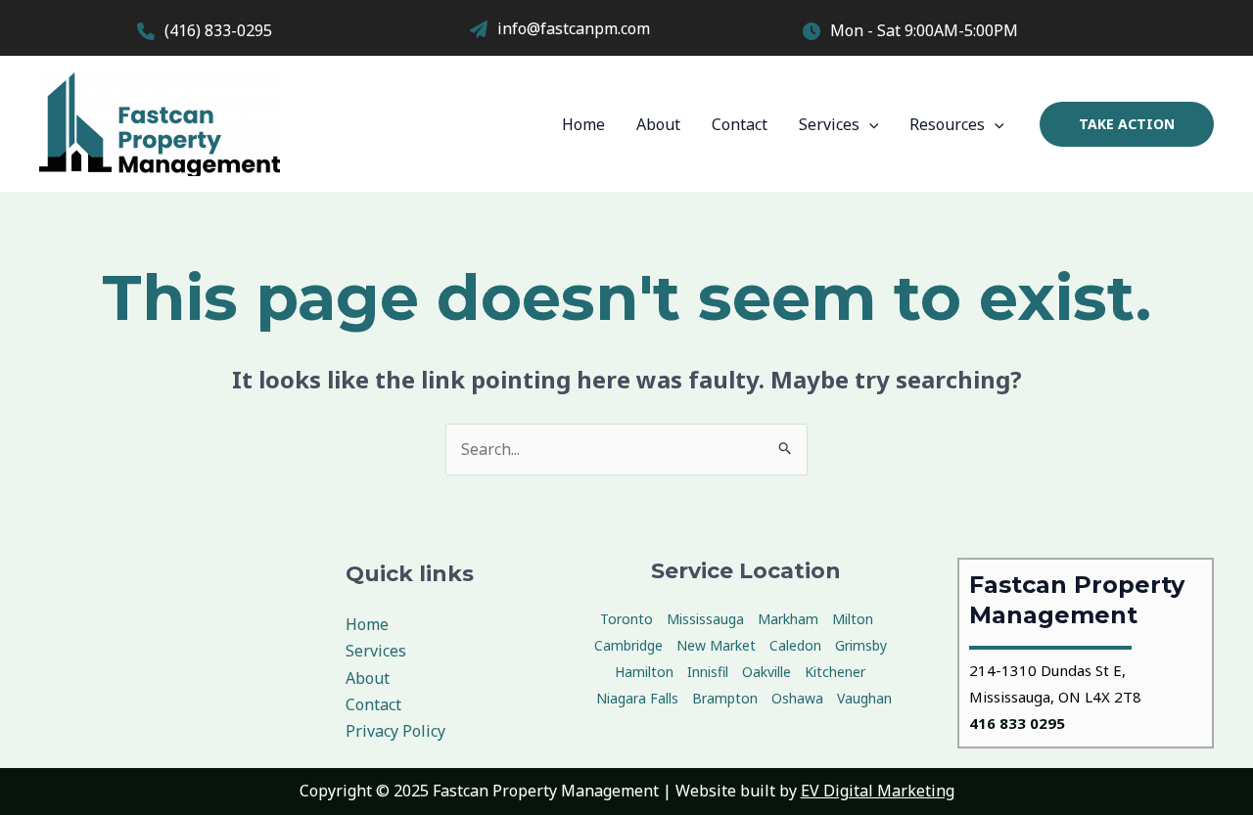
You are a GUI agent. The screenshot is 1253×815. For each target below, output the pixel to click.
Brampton (725, 698)
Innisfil (707, 671)
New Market (716, 645)
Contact (739, 124)
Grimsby (861, 645)
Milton (852, 619)
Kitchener (835, 671)
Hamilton (644, 671)
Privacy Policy (395, 731)
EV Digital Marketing (877, 790)
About (658, 124)
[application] (869, 124)
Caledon (795, 645)
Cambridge (628, 645)
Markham (788, 619)
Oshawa (797, 698)
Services (829, 124)
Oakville (766, 671)
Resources (947, 124)
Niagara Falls (637, 698)
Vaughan (864, 698)
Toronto (626, 619)
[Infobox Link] (293, 33)
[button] (1127, 124)
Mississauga (705, 619)
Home (583, 124)
